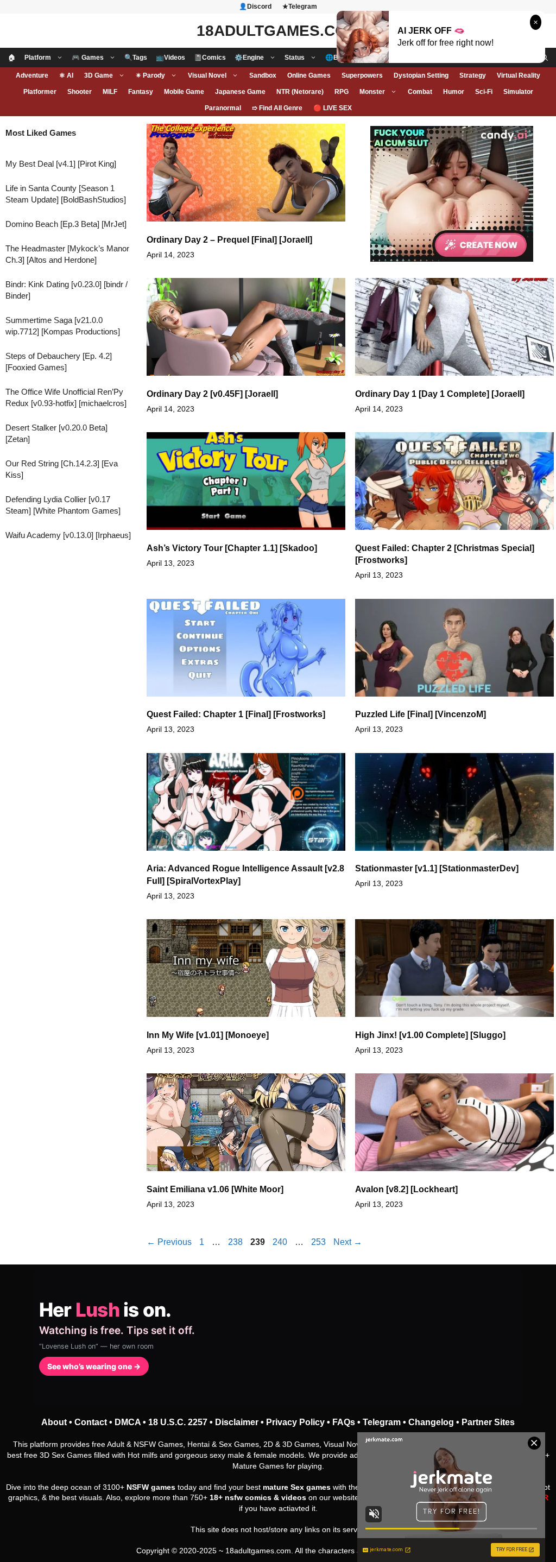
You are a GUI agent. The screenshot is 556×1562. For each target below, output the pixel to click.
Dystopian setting (421, 75)
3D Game (98, 75)
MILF (110, 92)
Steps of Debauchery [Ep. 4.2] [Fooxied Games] (58, 361)
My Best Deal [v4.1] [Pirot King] (60, 163)
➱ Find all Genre (277, 108)
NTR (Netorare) (300, 92)
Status (295, 57)
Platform (37, 57)
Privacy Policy (295, 1422)
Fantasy (140, 92)
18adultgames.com (258, 1550)
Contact (90, 1422)
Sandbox (262, 75)
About (54, 1422)
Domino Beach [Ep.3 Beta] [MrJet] (66, 224)
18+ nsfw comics (240, 1497)
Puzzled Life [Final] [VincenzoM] (420, 714)
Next (347, 1242)
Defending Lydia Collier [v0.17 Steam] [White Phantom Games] (63, 505)
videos (293, 1497)
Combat (420, 92)
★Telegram (299, 6)
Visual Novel (207, 75)
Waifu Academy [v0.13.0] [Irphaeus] (68, 535)
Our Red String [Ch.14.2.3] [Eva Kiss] (61, 469)
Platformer (39, 92)
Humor (453, 92)
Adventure (32, 75)
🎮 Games (88, 57)
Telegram (382, 1422)
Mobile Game (184, 92)
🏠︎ (12, 57)
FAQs (343, 1422)
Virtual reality (518, 75)
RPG (341, 92)
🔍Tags (135, 57)
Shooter (79, 92)
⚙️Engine (249, 57)
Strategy (472, 75)
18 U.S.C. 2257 (177, 1422)
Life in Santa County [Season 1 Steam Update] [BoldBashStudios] (65, 194)
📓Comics (210, 57)
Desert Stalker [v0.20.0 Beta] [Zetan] (56, 433)
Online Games (309, 75)
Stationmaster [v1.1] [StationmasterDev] (437, 868)
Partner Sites (488, 1422)
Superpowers (362, 75)
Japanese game (240, 92)
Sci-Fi (483, 92)
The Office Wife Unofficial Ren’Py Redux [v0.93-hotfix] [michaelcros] (66, 397)
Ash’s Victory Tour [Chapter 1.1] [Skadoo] (232, 548)
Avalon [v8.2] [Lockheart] (406, 1189)
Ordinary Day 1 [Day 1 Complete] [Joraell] (440, 394)
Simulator (518, 92)
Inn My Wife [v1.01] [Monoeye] (208, 1035)
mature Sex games (297, 1487)
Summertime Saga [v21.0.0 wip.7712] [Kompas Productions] (62, 325)
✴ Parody (150, 75)
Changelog (431, 1422)
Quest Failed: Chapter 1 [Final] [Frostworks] (236, 714)
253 (319, 1242)
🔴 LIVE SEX (332, 108)
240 (281, 1242)
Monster (372, 92)
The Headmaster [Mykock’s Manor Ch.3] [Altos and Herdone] (67, 254)
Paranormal (223, 108)
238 (236, 1242)
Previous (169, 1242)
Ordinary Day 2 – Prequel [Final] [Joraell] (229, 239)
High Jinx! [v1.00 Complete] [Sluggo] (430, 1035)
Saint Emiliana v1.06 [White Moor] (215, 1189)
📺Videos (170, 57)
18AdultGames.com (278, 30)
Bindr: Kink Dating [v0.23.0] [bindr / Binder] (66, 290)
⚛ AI (66, 75)
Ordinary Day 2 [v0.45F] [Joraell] (212, 394)
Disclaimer (236, 1422)
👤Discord (255, 6)
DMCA (128, 1422)
